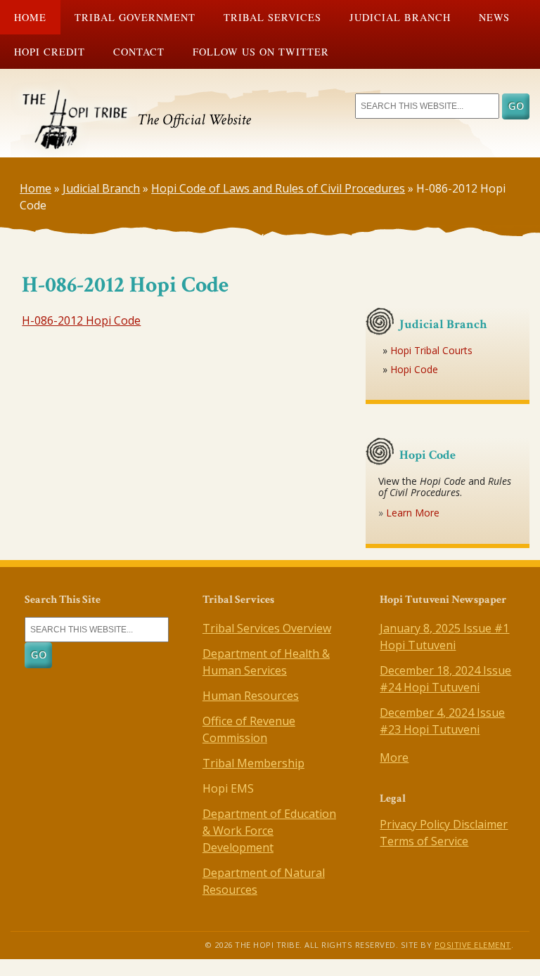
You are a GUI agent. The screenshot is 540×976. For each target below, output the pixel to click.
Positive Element (473, 944)
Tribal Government (135, 17)
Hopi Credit (49, 51)
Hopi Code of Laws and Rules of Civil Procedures (278, 188)
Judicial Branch (400, 17)
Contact (139, 51)
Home (30, 17)
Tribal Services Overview (266, 628)
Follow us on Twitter (261, 51)
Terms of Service (424, 841)
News (494, 17)
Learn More (412, 512)
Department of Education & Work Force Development (269, 830)
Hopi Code (414, 369)
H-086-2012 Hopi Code (81, 320)
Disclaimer (480, 824)
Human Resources (250, 695)
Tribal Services (272, 17)
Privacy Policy (416, 824)
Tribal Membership (253, 763)
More (394, 757)
